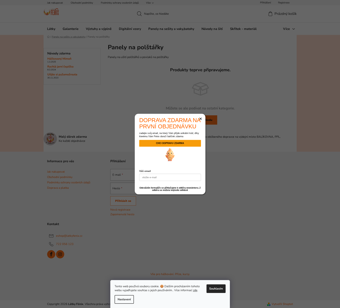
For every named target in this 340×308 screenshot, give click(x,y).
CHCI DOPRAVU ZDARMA (170, 143)
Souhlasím (216, 289)
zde (195, 290)
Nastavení (124, 299)
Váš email (145, 170)
